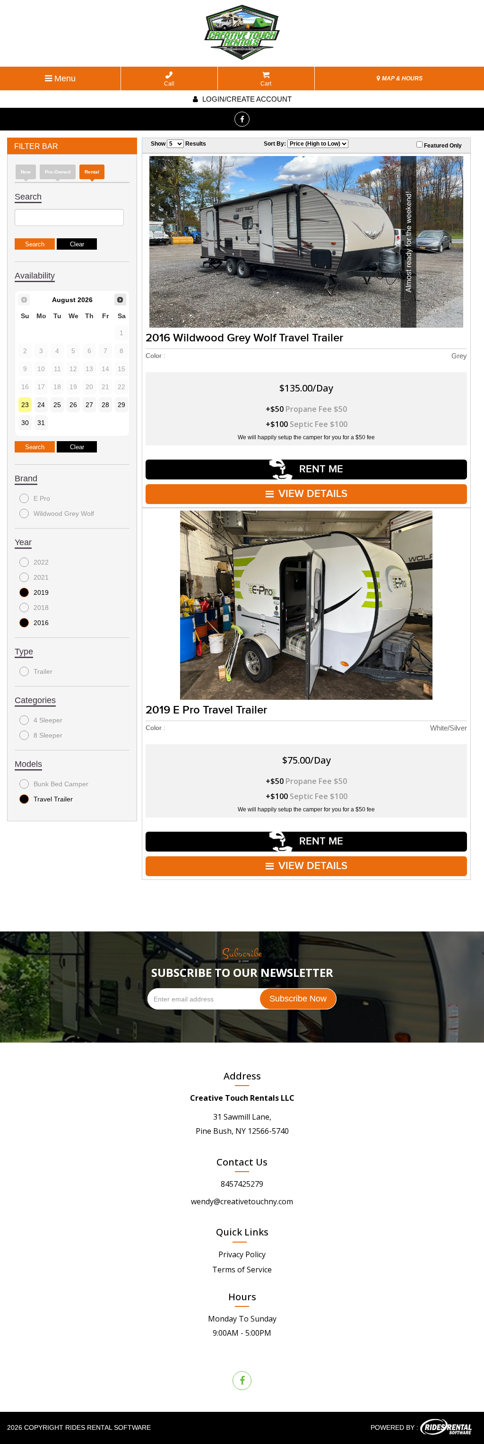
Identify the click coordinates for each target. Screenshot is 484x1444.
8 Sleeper (48, 735)
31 (41, 422)
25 (57, 405)
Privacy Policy (242, 1254)
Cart (265, 83)
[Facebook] (242, 119)
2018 (41, 607)
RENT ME (319, 469)
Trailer (43, 671)
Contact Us (242, 1162)
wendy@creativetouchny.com (242, 1201)
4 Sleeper (48, 720)
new (26, 171)
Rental (92, 171)
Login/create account (246, 99)
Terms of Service (242, 1269)
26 (73, 405)
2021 (41, 577)
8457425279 (242, 1184)
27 (89, 405)
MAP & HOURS (401, 78)
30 (25, 422)
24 (41, 405)
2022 (41, 562)
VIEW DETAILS (312, 493)
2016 (41, 622)
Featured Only (442, 145)
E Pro (42, 498)
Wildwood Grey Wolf (64, 513)
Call (169, 83)
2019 (41, 592)
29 (121, 405)
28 (105, 405)
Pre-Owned (57, 171)
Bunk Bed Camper (61, 784)
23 (25, 405)
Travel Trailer (53, 799)
